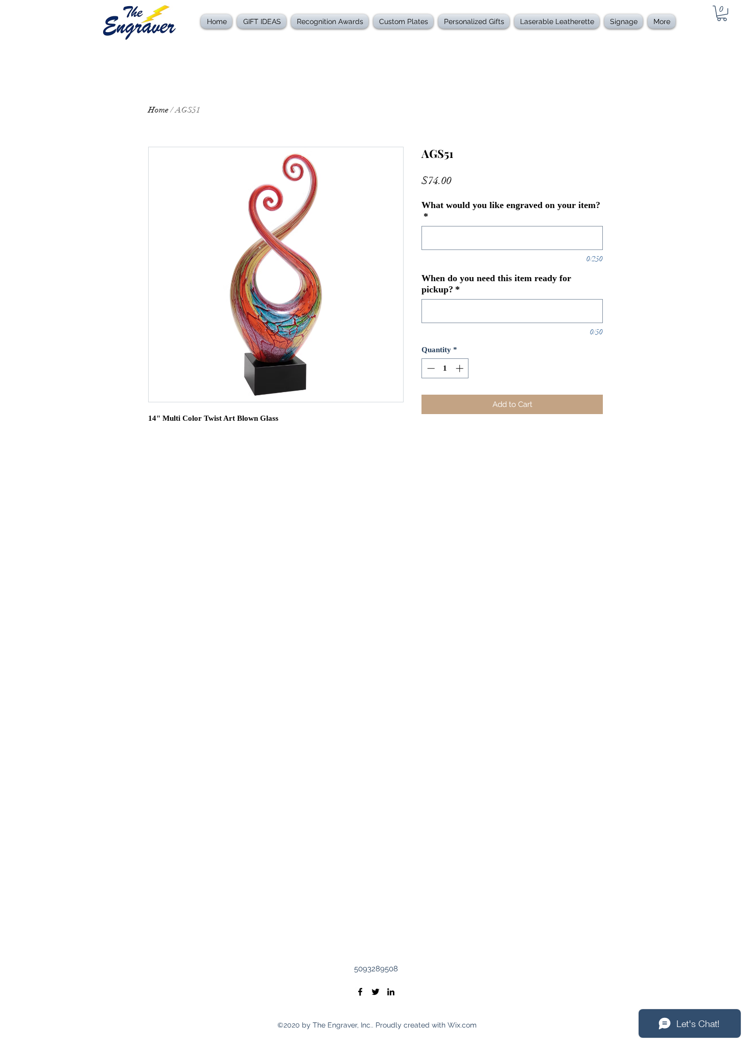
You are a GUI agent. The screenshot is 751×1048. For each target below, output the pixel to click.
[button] (330, 21)
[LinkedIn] (391, 992)
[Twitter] (375, 992)
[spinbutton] (445, 368)
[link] (722, 13)
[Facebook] (360, 992)
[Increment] (460, 368)
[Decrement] (430, 368)
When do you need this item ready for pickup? (496, 283)
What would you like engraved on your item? (510, 210)
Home (158, 110)
